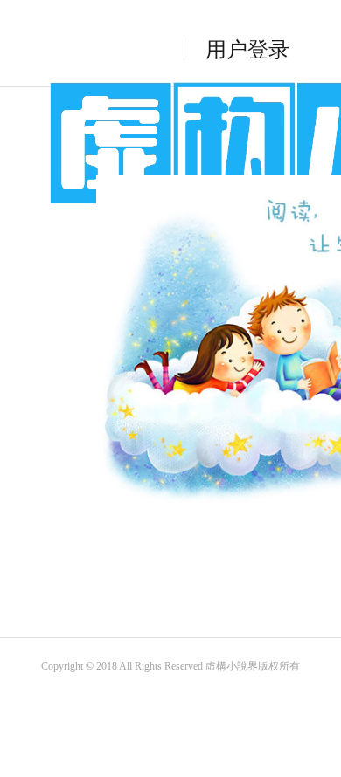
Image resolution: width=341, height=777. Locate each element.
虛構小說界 (231, 666)
